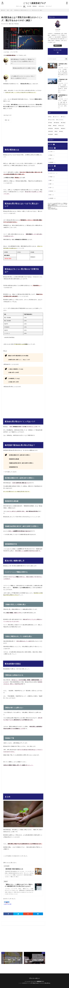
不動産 (51, 122)
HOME (3, 10)
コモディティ (56, 116)
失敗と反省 (62, 125)
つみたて (63, 116)
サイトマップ (48, 6)
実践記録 (34, 6)
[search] (66, 59)
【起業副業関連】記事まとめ (62, 95)
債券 (51, 183)
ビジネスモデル (60, 119)
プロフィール (19, 6)
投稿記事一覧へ (57, 45)
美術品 (61, 131)
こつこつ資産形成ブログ (34, 3)
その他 (52, 144)
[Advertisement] (23, 133)
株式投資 (17, 23)
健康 (50, 125)
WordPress (47, 983)
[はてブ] (38, 913)
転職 (56, 134)
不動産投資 (57, 122)
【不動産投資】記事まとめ (62, 80)
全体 (51, 187)
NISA (50, 116)
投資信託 (57, 128)
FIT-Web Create (35, 983)
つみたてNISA (52, 119)
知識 (24, 6)
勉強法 (55, 125)
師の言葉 (29, 6)
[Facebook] (8, 913)
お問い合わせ (41, 6)
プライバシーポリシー (34, 978)
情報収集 (51, 128)
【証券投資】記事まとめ (62, 64)
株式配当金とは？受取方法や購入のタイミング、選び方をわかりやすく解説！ (28, 10)
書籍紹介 (63, 128)
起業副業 (51, 134)
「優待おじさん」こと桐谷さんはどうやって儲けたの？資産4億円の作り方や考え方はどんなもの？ (19, 885)
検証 (56, 131)
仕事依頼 (63, 122)
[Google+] (28, 913)
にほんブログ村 (7, 904)
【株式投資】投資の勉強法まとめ (14, 869)
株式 (11, 10)
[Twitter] (18, 913)
